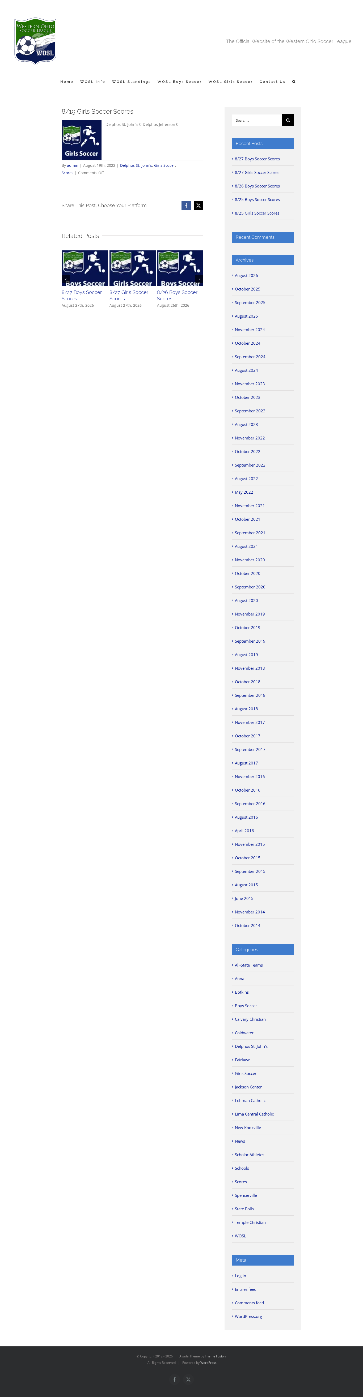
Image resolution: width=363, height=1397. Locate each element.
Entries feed (245, 1289)
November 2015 (250, 844)
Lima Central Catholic (254, 1114)
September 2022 (250, 465)
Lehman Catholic (250, 1100)
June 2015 (244, 898)
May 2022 (244, 492)
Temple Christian (250, 1222)
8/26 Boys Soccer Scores (257, 186)
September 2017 (250, 749)
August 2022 (246, 478)
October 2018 (247, 681)
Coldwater (244, 1032)
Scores (67, 172)
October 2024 (247, 343)
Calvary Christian (250, 1019)
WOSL (240, 1235)
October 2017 (247, 735)
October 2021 (247, 519)
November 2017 (250, 722)
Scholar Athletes (249, 1154)
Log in (240, 1275)
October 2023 (247, 397)
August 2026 (246, 275)
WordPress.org (248, 1316)
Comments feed (249, 1302)
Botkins (242, 992)
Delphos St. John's (136, 165)
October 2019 (247, 627)
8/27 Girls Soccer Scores (257, 172)
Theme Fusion (215, 1356)
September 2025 (250, 302)
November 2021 (250, 505)
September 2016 (250, 803)
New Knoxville (248, 1127)
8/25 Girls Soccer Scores (257, 213)
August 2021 (246, 546)
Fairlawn (243, 1059)
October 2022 (247, 451)
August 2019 (246, 654)
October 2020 (247, 573)
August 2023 (246, 424)
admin (72, 165)
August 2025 (246, 316)
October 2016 (247, 790)
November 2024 (250, 329)
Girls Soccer (164, 165)
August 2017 (246, 763)
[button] (294, 81)
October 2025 (247, 289)
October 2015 (247, 857)
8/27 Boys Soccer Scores (257, 158)
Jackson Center (248, 1087)
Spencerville (246, 1195)
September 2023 (250, 410)
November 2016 (250, 776)
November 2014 (250, 912)
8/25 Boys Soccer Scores (257, 199)
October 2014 (247, 925)
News (240, 1141)
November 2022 (250, 438)
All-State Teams (249, 965)
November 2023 (250, 383)
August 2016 (246, 817)
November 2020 (250, 559)
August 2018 (246, 708)
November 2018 (250, 668)
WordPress (208, 1362)
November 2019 (250, 614)
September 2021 (250, 532)
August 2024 (246, 370)
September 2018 (250, 695)
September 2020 (250, 586)
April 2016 (244, 830)
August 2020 (246, 600)
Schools (242, 1168)
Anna (239, 978)
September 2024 (250, 356)
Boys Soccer (246, 1005)
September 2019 (250, 641)
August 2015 (246, 884)
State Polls (244, 1208)
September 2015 (250, 871)
